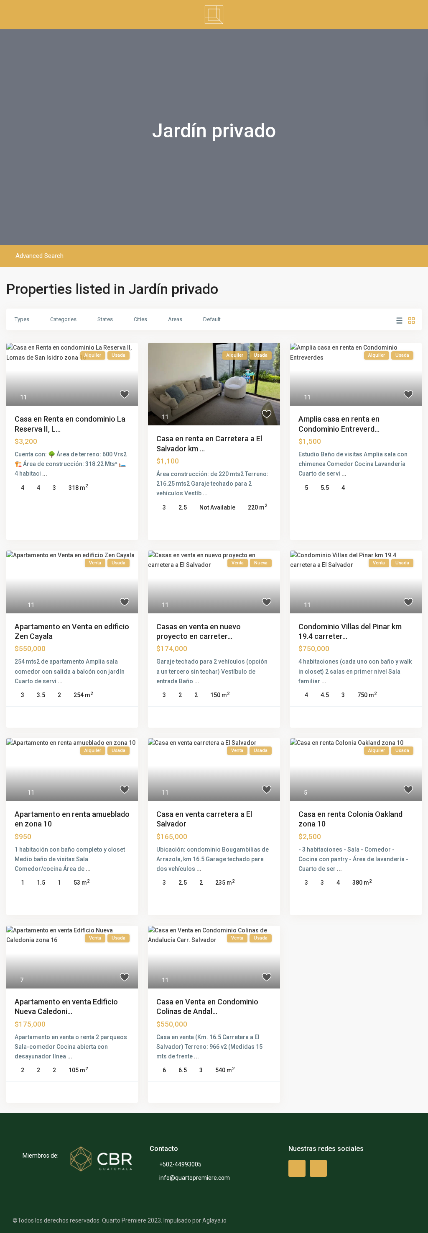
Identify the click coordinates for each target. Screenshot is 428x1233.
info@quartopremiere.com (194, 1177)
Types (22, 319)
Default (212, 319)
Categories (63, 319)
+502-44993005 (180, 1164)
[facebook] (297, 1168)
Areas (175, 319)
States (105, 319)
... (44, 473)
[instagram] (318, 1168)
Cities (140, 319)
